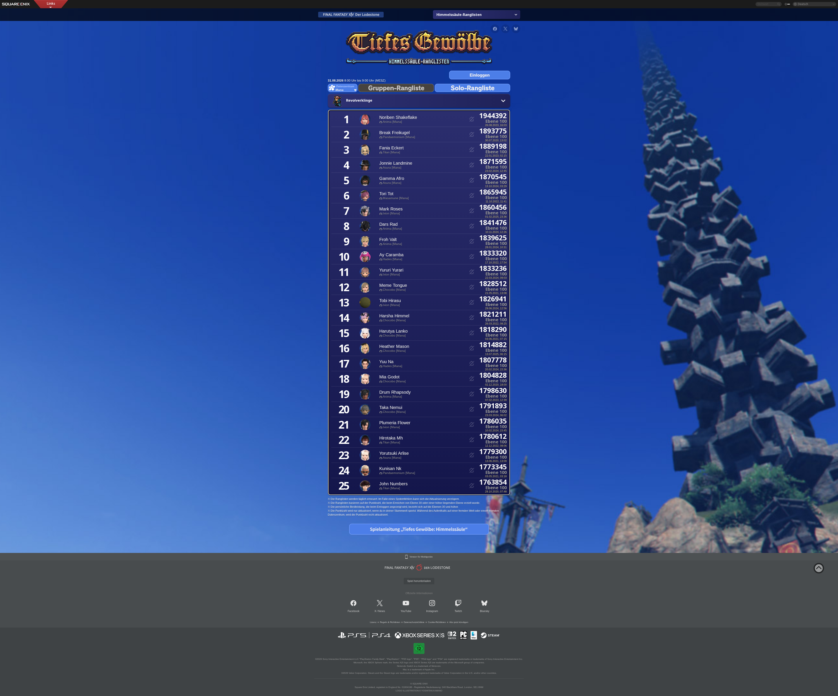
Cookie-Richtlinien (437, 622)
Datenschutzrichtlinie (414, 622)
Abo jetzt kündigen (458, 622)
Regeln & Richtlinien (390, 622)
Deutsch (803, 4)
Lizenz (373, 622)
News (381, 611)
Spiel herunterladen (419, 581)
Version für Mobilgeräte (421, 557)
